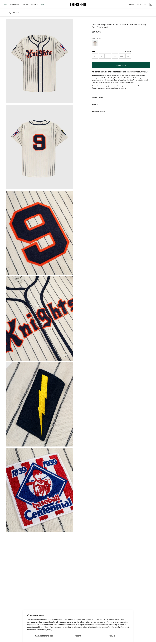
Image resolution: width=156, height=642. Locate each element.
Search (131, 4)
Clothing (34, 4)
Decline (112, 636)
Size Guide (127, 51)
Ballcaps (25, 4)
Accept (78, 636)
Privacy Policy (46, 629)
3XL (128, 56)
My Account (141, 4)
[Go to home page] (78, 4)
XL (116, 56)
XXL (122, 56)
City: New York (13, 12)
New (5, 4)
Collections (14, 4)
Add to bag (121, 65)
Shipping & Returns (98, 111)
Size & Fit (95, 104)
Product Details (97, 97)
